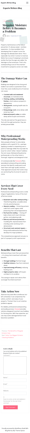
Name (5, 377)
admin (8, 36)
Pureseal (18, 161)
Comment (7, 355)
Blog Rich (8, 430)
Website (5, 391)
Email (5, 384)
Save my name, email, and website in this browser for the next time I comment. (14, 401)
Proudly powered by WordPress (11, 428)
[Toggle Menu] (27, 3)
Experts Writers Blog (8, 3)
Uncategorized (8, 21)
